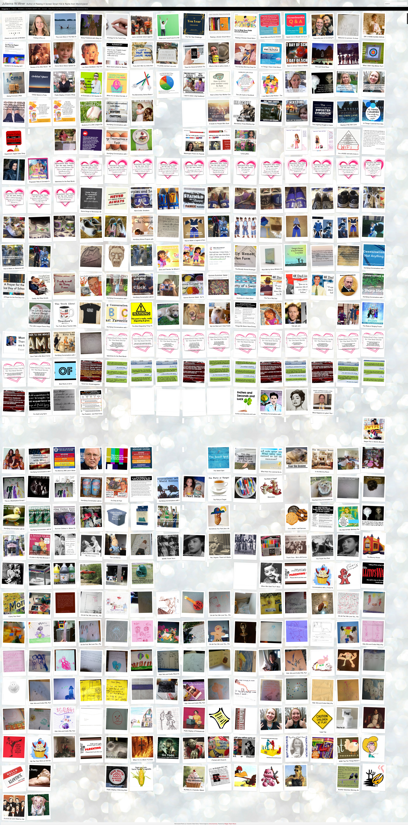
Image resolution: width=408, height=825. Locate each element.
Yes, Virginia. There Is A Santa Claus (222, 557)
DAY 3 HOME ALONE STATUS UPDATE (377, 36)
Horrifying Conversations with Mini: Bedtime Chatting (124, 125)
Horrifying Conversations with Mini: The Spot (122, 298)
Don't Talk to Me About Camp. (40, 356)
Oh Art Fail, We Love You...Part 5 (92, 615)
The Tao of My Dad (270, 298)
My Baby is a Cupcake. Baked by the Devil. (198, 790)
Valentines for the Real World (64, 181)
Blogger (226, 823)
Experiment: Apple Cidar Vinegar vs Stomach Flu (21, 153)
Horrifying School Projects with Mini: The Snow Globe (151, 239)
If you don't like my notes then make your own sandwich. (152, 65)
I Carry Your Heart (14, 616)
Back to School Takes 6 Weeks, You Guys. (301, 65)
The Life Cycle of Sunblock (245, 94)
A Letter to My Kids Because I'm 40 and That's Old (47, 557)
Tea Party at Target (219, 499)
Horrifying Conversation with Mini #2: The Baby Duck (21, 529)
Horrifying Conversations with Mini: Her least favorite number (127, 327)
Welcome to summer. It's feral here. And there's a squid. (357, 38)
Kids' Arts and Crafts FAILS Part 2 (323, 703)
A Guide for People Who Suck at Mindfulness (224, 123)
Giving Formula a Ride (14, 95)
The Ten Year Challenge (193, 37)
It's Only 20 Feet (116, 500)
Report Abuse (232, 823)
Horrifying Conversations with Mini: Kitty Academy (71, 355)
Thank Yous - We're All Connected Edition (300, 557)
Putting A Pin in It (39, 38)
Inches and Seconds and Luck (245, 413)
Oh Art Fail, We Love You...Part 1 (220, 644)
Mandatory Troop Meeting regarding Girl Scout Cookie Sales (254, 124)
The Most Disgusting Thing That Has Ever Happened (150, 325)
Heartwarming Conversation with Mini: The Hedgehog (330, 499)
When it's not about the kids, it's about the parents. (124, 96)
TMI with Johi (296, 326)
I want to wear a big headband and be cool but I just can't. (203, 96)
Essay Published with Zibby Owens (92, 38)
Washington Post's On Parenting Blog (196, 153)
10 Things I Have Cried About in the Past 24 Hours (278, 67)
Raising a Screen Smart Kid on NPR (222, 37)
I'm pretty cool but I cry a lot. (166, 66)
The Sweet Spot (218, 470)
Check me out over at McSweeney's (17, 37)
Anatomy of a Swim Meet (245, 298)
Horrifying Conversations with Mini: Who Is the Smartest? (49, 471)
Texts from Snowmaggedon (90, 384)
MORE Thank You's (168, 558)
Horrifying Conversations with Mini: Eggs (120, 153)
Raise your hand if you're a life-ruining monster (174, 37)
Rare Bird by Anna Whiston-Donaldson (275, 269)
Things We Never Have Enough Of (247, 326)
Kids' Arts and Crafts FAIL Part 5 (297, 673)
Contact (44, 9)
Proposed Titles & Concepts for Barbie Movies (44, 181)
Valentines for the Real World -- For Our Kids (122, 356)
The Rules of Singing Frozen (372, 326)
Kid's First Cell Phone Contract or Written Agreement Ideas (68, 9)
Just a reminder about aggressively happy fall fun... (149, 36)
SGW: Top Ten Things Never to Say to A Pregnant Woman (358, 760)
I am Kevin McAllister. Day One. (92, 66)
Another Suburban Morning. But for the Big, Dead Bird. (356, 790)
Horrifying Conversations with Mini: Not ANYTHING (381, 268)
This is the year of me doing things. (325, 37)
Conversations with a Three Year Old (324, 587)
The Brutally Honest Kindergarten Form (248, 269)
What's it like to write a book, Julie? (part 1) (223, 66)
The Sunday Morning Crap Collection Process (250, 67)
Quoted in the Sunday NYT (13, 66)
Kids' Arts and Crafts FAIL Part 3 (195, 703)
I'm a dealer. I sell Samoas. (297, 528)
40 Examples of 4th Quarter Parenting (94, 95)
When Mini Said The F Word (270, 586)
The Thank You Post (323, 558)
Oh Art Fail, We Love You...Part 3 (349, 616)
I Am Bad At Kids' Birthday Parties (350, 529)
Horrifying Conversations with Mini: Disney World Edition (177, 500)
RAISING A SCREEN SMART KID (29, 9)
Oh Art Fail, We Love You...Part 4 (221, 615)
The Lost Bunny (115, 557)
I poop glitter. (245, 153)
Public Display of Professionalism (195, 731)
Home (14, 9)
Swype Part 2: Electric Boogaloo (374, 441)
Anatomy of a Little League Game (93, 124)
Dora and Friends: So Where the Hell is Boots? (174, 269)
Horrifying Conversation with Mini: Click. (146, 297)
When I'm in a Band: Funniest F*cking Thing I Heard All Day (153, 759)
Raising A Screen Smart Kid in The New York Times (252, 38)
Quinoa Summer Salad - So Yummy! (195, 297)
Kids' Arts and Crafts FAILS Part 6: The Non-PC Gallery (177, 674)
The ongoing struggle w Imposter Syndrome (327, 125)
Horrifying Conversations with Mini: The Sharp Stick (380, 297)
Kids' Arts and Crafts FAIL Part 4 (41, 703)
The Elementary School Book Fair (143, 94)
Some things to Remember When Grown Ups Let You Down (101, 212)
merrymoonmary (213, 823)
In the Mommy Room (322, 471)
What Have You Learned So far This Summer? (276, 472)
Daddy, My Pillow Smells (40, 298)
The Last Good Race (322, 67)
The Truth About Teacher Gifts (66, 326)
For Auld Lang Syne (40, 414)
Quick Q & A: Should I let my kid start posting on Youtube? (305, 36)
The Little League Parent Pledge (40, 326)
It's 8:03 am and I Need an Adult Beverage (18, 818)
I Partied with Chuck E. (218, 760)
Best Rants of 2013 (65, 384)
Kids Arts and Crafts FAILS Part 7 (374, 644)
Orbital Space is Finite (39, 95)
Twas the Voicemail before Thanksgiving (198, 66)
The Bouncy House (373, 557)
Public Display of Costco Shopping (66, 95)
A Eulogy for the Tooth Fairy (116, 38)
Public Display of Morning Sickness (118, 789)
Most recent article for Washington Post (120, 67)
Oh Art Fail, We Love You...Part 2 (92, 644)
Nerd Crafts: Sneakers (141, 210)
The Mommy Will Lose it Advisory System (69, 470)
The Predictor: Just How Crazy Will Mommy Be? (98, 413)
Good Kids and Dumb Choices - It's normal (275, 36)
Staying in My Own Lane (348, 124)
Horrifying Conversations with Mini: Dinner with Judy (278, 414)
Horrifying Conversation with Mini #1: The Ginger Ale (48, 529)
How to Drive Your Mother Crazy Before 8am (225, 94)
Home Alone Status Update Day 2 (66, 65)
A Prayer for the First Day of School (16, 297)
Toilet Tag (322, 732)
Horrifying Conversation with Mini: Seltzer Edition (97, 501)
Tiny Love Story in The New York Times (69, 36)
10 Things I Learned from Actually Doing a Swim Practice (382, 124)
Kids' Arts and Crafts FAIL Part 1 (65, 731)
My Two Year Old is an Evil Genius (41, 760)
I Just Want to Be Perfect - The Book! (274, 95)
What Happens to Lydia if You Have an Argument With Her (331, 413)
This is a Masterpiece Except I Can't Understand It (21, 500)
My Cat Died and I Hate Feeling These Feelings (226, 325)
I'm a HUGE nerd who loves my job (350, 153)
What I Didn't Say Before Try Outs (374, 65)
